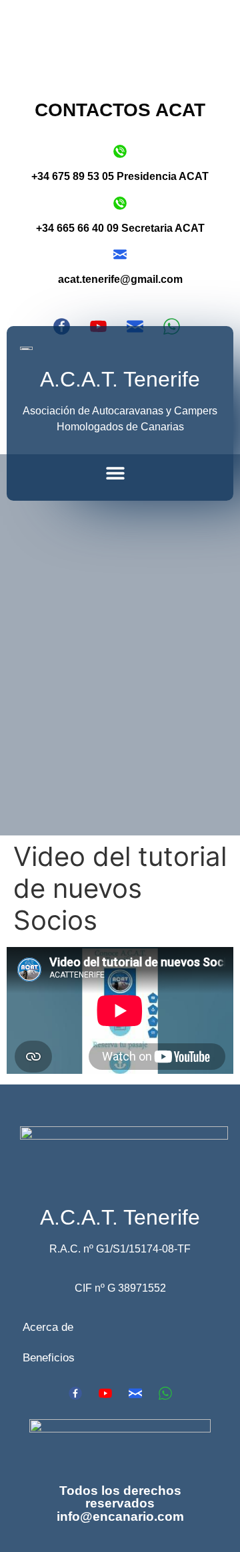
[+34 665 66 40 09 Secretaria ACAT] (120, 203)
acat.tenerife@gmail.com (120, 279)
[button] (115, 472)
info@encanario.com (120, 1516)
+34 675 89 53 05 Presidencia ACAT (120, 176)
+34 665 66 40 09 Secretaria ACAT (120, 228)
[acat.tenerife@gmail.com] (120, 254)
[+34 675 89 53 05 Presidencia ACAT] (120, 151)
